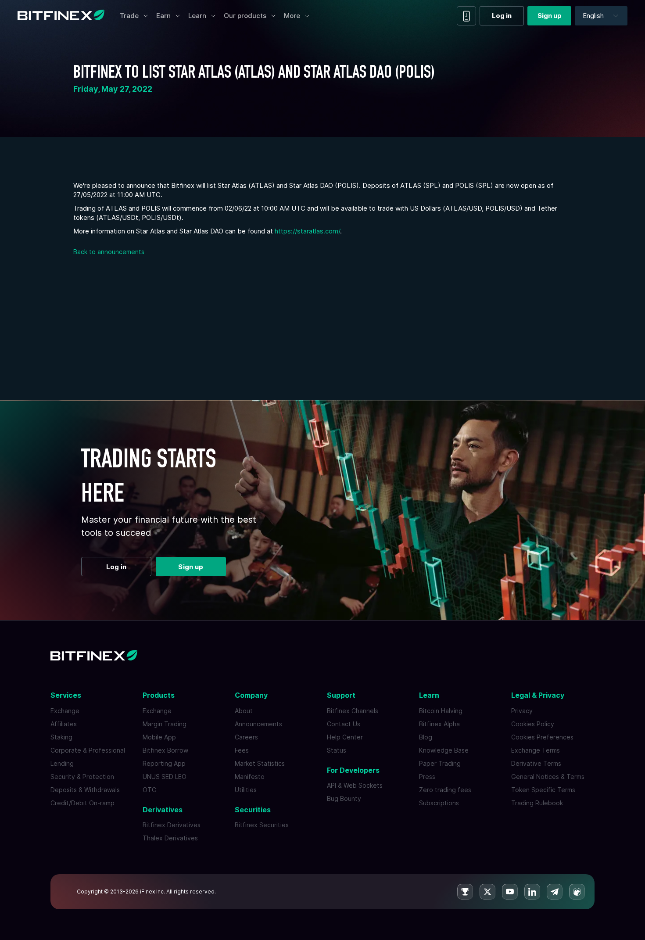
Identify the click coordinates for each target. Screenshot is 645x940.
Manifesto (250, 776)
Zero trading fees (445, 789)
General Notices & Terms (547, 776)
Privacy (522, 710)
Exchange (64, 710)
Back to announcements (108, 251)
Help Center (345, 737)
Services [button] (65, 695)
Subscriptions (439, 803)
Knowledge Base (444, 750)
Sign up (550, 15)
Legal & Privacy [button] (537, 695)
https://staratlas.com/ (307, 231)
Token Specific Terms (543, 789)
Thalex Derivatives (170, 838)
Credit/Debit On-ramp (82, 803)
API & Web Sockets (355, 785)
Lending (62, 763)
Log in (502, 15)
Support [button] (341, 695)
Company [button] (251, 695)
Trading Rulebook (537, 803)
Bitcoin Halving (440, 710)
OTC (149, 789)
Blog (425, 737)
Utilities (246, 789)
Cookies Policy (532, 724)
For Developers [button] (353, 770)
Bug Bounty (344, 798)
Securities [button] (253, 809)
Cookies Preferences (542, 737)
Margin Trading (164, 724)
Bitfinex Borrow (165, 750)
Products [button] (159, 695)
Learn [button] (429, 695)
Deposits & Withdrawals (85, 789)
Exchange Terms (535, 750)
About (244, 710)
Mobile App (159, 737)
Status (336, 750)
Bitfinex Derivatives (172, 825)
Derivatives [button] (163, 809)
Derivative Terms (536, 763)
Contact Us (343, 724)
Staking (61, 737)
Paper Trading (440, 763)
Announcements (258, 724)
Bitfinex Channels (352, 710)
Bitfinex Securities (262, 825)
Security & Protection (82, 776)
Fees (242, 750)
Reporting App (164, 763)
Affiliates (63, 724)
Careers (246, 737)
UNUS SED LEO (164, 776)
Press (427, 776)
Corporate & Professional (87, 750)
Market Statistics (260, 763)
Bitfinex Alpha (439, 724)
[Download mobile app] (466, 15)
